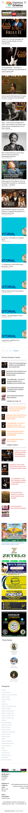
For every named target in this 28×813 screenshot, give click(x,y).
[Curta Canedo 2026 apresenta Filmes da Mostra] (3, 398)
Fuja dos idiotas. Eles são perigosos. (13, 291)
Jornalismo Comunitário (8, 732)
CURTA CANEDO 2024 (8, 715)
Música (3, 738)
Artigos (4, 690)
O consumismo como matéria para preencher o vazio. (12, 265)
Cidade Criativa (6, 697)
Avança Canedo (6, 692)
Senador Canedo (6, 755)
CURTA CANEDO (6, 708)
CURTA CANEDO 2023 (8, 713)
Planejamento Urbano (8, 743)
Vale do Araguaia (6, 759)
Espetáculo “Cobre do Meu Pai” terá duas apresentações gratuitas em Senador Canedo (16, 373)
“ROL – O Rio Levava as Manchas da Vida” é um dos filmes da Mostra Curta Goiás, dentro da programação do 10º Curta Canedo (14, 125)
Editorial (4, 720)
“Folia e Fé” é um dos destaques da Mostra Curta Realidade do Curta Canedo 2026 (17, 365)
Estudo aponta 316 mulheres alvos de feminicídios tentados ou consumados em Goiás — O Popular (14, 183)
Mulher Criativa (6, 736)
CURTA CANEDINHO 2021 (9, 706)
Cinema (4, 701)
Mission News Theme (9, 811)
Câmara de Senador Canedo (9, 694)
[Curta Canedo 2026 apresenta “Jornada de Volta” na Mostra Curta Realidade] (4, 389)
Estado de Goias (6, 729)
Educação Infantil (7, 722)
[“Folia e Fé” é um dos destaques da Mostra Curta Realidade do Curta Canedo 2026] (4, 365)
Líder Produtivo (6, 734)
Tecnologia (5, 757)
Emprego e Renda (6, 725)
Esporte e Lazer (6, 727)
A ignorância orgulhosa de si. (11, 340)
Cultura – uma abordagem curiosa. (12, 315)
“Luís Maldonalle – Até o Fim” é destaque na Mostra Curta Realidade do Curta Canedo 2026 (16, 381)
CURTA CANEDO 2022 (8, 711)
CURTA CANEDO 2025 (8, 718)
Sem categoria (6, 752)
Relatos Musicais (6, 745)
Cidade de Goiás (6, 699)
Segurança (4, 750)
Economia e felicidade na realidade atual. (13, 239)
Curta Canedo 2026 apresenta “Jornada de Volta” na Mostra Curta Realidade (15, 389)
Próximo (16, 350)
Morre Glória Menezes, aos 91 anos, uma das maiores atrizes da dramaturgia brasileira (13, 154)
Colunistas (4, 704)
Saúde (3, 748)
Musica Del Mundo (7, 741)
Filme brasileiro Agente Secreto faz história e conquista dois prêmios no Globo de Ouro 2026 (13, 211)
